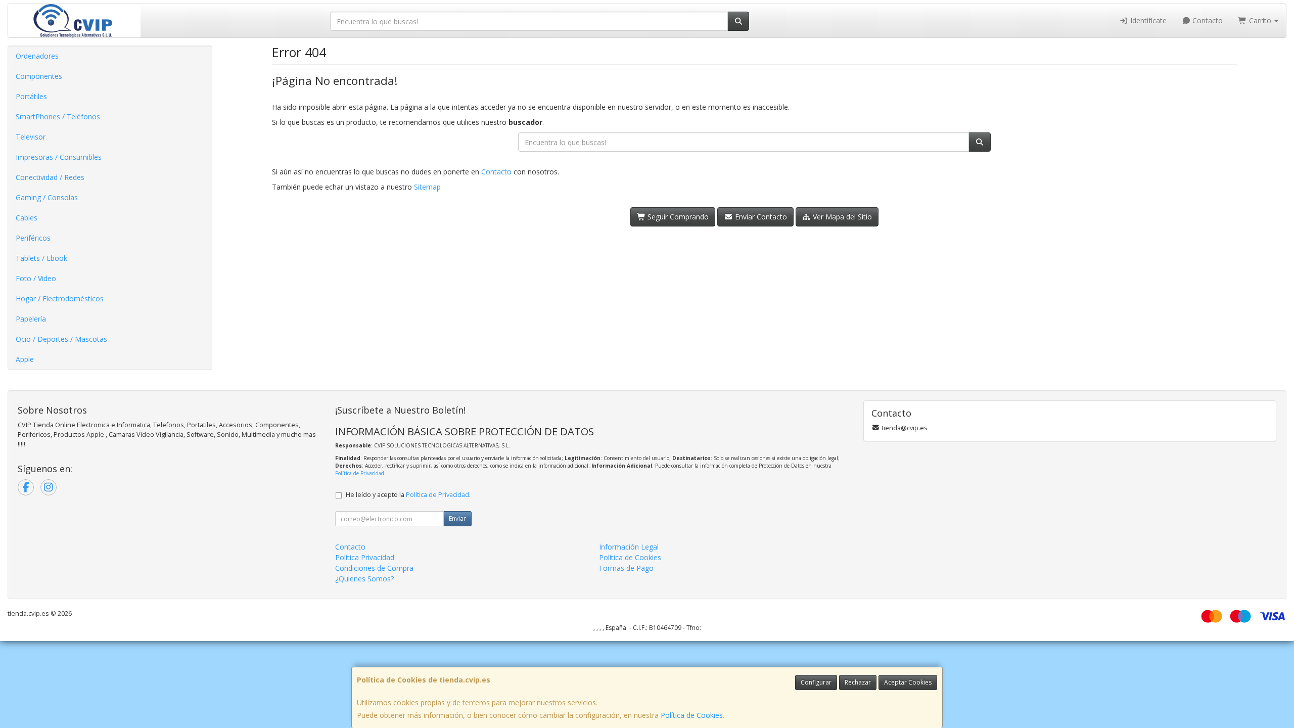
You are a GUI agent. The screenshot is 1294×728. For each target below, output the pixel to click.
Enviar (457, 518)
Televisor (30, 137)
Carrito (1260, 20)
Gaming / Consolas (47, 197)
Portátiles (31, 96)
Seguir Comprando (677, 216)
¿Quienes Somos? (364, 578)
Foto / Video (36, 278)
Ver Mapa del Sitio (841, 216)
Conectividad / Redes (50, 177)
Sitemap (427, 187)
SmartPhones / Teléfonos (58, 116)
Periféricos (33, 238)
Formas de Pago (626, 568)
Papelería (31, 319)
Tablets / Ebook (41, 258)
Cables (26, 217)
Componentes (39, 76)
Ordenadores (37, 56)
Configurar (816, 682)
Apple (25, 359)
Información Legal (629, 547)
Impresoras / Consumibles (59, 157)
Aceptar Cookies (908, 682)
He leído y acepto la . (408, 494)
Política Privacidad (364, 557)
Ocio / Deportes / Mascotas (61, 339)
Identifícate (1147, 20)
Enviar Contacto (760, 216)
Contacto (1206, 20)
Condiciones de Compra (374, 568)
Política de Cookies (692, 715)
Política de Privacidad (359, 473)
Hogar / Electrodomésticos (60, 298)
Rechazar (858, 682)
